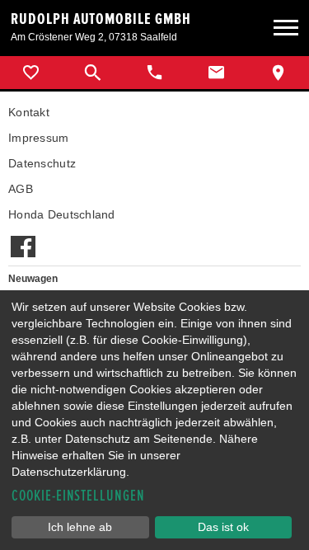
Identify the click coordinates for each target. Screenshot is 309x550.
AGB (20, 188)
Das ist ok (223, 527)
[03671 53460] (154, 72)
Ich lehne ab (80, 527)
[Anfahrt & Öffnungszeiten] (278, 72)
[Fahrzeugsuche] (93, 72)
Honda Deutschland (61, 214)
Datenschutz (42, 163)
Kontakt (28, 112)
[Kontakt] (216, 72)
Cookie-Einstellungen (78, 496)
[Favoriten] (31, 72)
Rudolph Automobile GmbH (101, 19)
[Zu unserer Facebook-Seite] (22, 238)
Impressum (38, 137)
